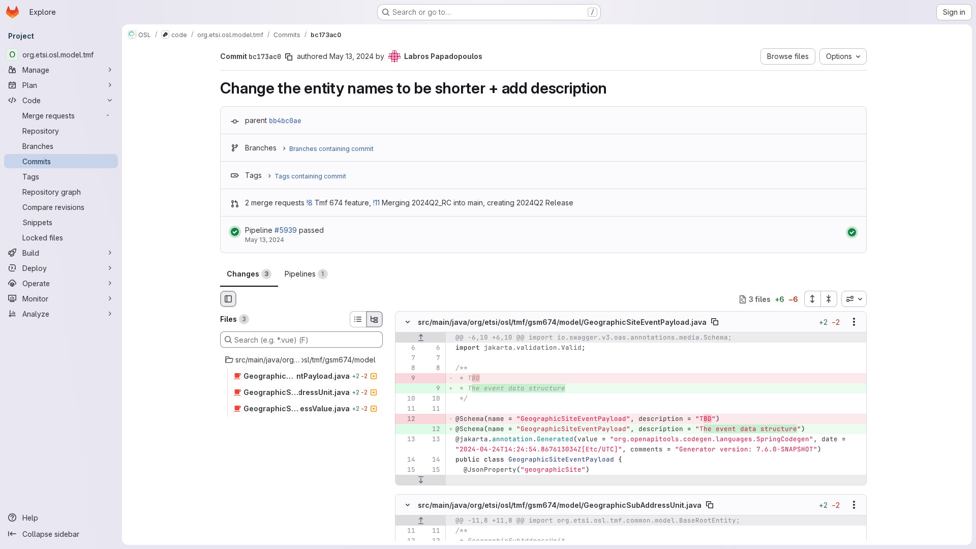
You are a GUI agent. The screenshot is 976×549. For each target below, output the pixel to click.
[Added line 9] (431, 389)
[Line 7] (406, 358)
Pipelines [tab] (304, 273)
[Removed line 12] (406, 419)
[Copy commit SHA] (289, 57)
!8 (310, 202)
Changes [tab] (247, 273)
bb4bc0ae (285, 120)
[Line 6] (406, 348)
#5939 (285, 230)
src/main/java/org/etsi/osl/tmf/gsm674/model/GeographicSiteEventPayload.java (562, 322)
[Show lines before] (420, 338)
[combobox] (854, 299)
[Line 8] (406, 368)
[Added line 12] (431, 429)
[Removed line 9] (406, 379)
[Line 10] (406, 399)
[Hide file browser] (228, 299)
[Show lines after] (420, 480)
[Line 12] (406, 541)
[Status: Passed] (235, 232)
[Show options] (854, 322)
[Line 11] (406, 409)
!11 (376, 202)
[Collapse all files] (829, 299)
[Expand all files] (812, 299)
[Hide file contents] (408, 322)
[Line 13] (406, 440)
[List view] (358, 319)
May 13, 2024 (351, 56)
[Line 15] (406, 470)
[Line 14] (406, 460)
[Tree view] (375, 319)
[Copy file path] (715, 322)
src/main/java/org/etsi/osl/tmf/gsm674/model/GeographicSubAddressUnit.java (560, 504)
